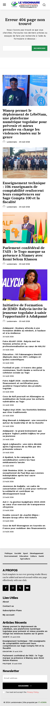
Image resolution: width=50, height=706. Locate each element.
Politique (7, 664)
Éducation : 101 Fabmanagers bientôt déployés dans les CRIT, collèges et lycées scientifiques (22, 357)
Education (7, 651)
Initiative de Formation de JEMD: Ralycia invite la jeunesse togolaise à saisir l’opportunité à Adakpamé (25, 311)
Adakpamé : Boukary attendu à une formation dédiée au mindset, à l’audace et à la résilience (24, 330)
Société (6, 637)
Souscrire (23, 686)
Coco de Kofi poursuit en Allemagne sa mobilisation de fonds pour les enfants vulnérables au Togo (23, 399)
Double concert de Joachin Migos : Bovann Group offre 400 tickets (21, 516)
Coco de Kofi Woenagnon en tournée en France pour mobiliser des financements (24, 526)
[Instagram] (13, 588)
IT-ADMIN (42, 702)
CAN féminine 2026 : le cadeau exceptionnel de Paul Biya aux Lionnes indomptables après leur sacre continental (23, 474)
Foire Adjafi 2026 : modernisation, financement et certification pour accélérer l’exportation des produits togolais (22, 384)
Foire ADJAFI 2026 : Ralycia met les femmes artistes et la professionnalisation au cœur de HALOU (24, 344)
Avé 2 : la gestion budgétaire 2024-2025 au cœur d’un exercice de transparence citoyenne (24, 504)
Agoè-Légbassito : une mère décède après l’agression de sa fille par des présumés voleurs (22, 446)
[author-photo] (4, 141)
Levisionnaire (12, 142)
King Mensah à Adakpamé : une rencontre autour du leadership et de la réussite (25, 421)
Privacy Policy (32, 692)
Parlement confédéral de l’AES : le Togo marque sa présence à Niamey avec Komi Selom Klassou (24, 253)
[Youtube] (27, 588)
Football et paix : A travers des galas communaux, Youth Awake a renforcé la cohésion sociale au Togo (24, 370)
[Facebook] (6, 588)
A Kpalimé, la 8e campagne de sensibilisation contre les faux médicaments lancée (19, 459)
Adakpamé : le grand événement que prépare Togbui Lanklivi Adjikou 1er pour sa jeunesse (24, 433)
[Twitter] (20, 588)
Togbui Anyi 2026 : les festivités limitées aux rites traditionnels (24, 410)
